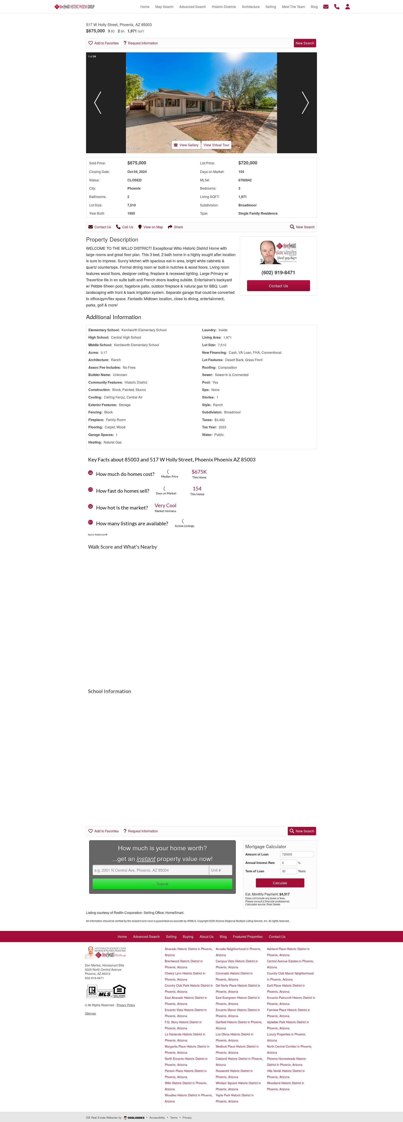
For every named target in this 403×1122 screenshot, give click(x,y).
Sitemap (90, 1013)
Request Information (143, 43)
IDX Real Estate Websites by (104, 1117)
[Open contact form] (325, 6)
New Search (305, 43)
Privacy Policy (126, 1005)
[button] (97, 102)
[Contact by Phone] (336, 6)
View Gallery (189, 145)
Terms (174, 1117)
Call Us (127, 226)
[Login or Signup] (347, 6)
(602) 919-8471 (278, 272)
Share (178, 226)
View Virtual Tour (216, 145)
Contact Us (102, 226)
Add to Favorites (106, 43)
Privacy (187, 1117)
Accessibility (157, 1117)
